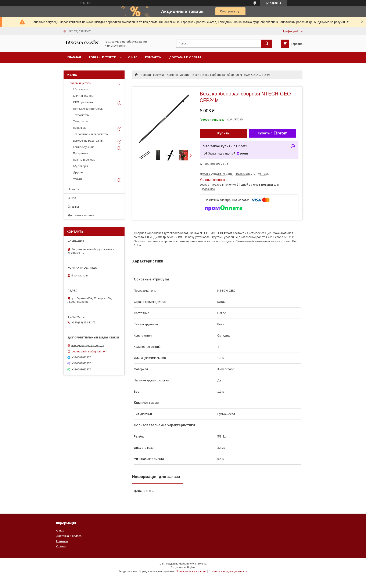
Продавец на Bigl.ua (183, 567)
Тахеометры (81, 115)
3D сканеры (81, 89)
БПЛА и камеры (83, 95)
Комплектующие (178, 74)
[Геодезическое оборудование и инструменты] (82, 46)
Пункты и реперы (84, 159)
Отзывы (73, 206)
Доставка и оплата (185, 57)
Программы (81, 153)
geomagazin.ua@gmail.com (89, 351)
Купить (223, 133)
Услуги (77, 179)
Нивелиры (79, 127)
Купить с (265, 133)
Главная (74, 57)
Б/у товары (80, 166)
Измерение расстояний (88, 140)
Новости (73, 189)
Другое (78, 172)
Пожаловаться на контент (191, 571)
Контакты (153, 57)
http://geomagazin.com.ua (87, 345)
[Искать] (266, 44)
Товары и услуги (102, 57)
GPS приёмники (83, 102)
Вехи (196, 74)
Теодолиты (80, 121)
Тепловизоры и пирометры (90, 134)
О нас (132, 57)
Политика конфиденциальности (228, 571)
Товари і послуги (152, 74)
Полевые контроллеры (88, 108)
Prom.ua (202, 563)
